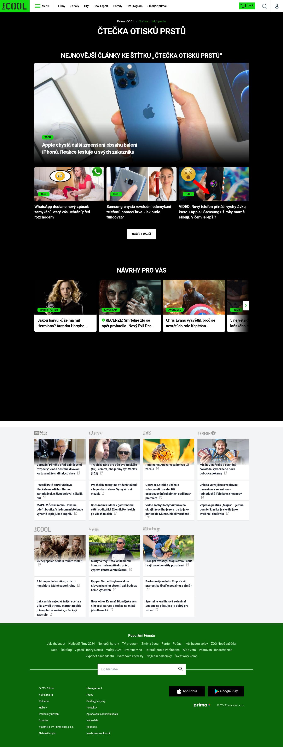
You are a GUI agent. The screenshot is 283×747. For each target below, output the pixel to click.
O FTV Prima (46, 688)
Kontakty (91, 707)
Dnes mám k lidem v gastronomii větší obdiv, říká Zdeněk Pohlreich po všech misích (113, 509)
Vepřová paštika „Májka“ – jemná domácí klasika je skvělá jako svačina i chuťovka (222, 509)
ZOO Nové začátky (223, 644)
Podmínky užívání (49, 714)
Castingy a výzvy (95, 701)
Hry (86, 6)
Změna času (150, 644)
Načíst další (141, 233)
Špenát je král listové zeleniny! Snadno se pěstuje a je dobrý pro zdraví (166, 606)
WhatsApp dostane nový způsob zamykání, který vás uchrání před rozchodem (62, 212)
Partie (166, 644)
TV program (130, 644)
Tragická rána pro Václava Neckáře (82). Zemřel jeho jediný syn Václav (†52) (114, 469)
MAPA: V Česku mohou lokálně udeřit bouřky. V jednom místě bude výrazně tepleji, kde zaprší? (60, 509)
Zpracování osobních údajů (102, 714)
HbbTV (43, 707)
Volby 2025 (113, 650)
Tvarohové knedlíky (130, 656)
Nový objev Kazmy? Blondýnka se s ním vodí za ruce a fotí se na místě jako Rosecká (114, 606)
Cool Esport (101, 6)
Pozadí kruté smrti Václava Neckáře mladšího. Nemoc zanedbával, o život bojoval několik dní (59, 491)
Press (89, 694)
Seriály (74, 6)
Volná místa (46, 694)
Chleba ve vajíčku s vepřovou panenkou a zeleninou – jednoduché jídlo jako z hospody (221, 489)
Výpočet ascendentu (100, 656)
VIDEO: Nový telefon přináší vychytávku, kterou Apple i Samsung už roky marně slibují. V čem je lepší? (213, 212)
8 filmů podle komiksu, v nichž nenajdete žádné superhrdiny (56, 583)
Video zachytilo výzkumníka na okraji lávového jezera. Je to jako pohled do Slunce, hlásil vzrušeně (167, 509)
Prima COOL (125, 21)
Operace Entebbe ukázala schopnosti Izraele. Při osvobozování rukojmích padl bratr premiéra (168, 491)
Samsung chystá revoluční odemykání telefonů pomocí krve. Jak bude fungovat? (138, 212)
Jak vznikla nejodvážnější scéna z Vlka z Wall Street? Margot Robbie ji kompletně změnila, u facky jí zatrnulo (59, 608)
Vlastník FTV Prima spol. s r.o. (56, 726)
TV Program (134, 6)
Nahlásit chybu (47, 733)
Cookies (43, 720)
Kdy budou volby (196, 644)
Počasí (177, 644)
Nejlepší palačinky (159, 656)
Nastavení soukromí (98, 733)
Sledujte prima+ (157, 6)
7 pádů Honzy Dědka (89, 650)
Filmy (61, 6)
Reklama (44, 701)
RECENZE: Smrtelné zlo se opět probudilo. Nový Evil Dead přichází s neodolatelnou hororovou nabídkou (128, 323)
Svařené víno (133, 650)
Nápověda (92, 720)
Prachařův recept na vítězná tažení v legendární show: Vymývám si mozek (114, 489)
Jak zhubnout (56, 644)
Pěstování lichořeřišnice (215, 650)
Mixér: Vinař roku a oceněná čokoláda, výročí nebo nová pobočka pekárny (218, 469)
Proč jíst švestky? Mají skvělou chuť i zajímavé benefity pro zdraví (168, 563)
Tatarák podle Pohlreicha (162, 650)
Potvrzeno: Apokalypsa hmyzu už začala (167, 467)
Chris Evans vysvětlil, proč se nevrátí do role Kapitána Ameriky (190, 323)
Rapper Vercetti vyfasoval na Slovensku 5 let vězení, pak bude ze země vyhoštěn (114, 586)
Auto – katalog (61, 650)
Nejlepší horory (108, 644)
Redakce (91, 726)
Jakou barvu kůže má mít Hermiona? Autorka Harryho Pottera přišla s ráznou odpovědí (61, 323)
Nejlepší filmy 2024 (81, 644)
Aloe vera (189, 650)
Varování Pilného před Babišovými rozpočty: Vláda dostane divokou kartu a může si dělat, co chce (59, 469)
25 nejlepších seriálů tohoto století (59, 561)
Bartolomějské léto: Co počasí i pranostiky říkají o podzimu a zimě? (168, 583)
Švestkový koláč (186, 656)
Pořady (117, 6)
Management (94, 688)
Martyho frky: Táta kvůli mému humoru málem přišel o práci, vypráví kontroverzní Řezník (111, 565)
